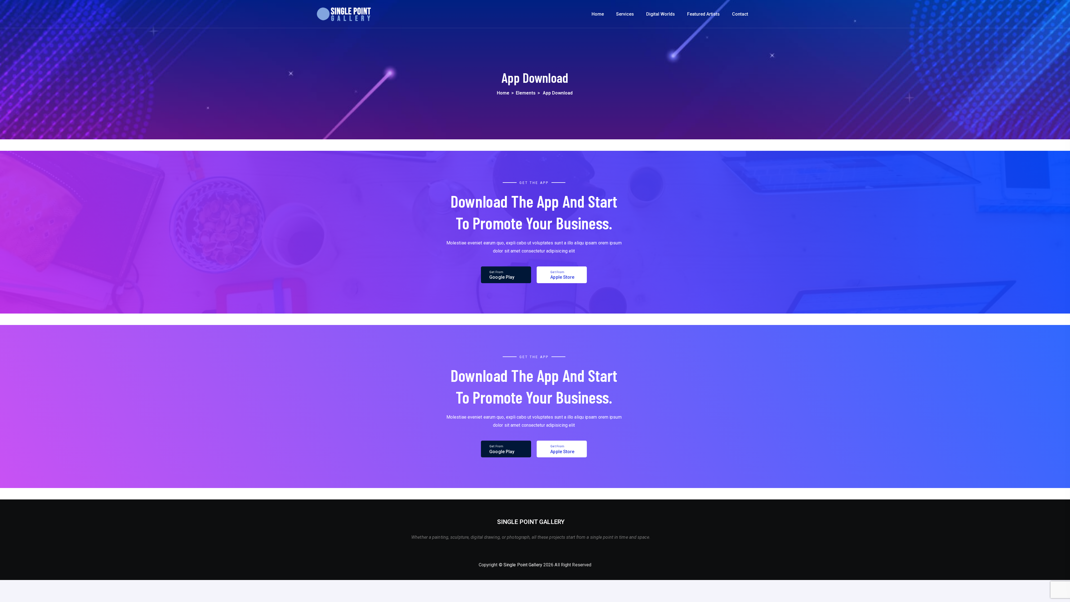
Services (625, 14)
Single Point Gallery (523, 564)
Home (598, 14)
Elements (526, 93)
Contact (740, 14)
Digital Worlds (660, 14)
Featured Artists (703, 14)
